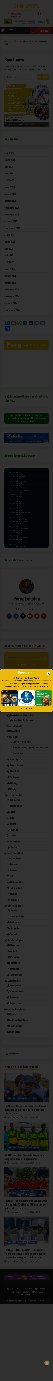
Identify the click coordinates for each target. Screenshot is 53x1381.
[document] (26, 690)
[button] (48, 673)
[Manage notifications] (46, 1362)
